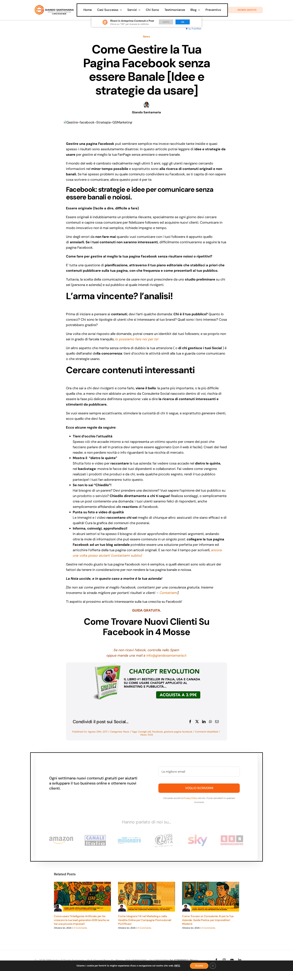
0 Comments (80, 927)
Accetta (199, 965)
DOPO (166, 22)
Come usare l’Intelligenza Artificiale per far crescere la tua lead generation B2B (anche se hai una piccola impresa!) (81, 920)
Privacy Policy (190, 798)
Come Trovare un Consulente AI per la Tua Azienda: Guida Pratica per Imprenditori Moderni (207, 920)
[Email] (216, 721)
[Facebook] (190, 721)
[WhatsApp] (210, 721)
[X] (197, 721)
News (146, 36)
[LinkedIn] (203, 721)
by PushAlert (195, 28)
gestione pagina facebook (178, 731)
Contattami (169, 593)
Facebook (157, 731)
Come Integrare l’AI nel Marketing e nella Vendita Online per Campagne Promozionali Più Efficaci (144, 920)
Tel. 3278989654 (179, 960)
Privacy (194, 960)
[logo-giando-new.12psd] (54, 6)
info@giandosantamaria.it (166, 655)
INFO (177, 965)
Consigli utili (144, 731)
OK (182, 22)
